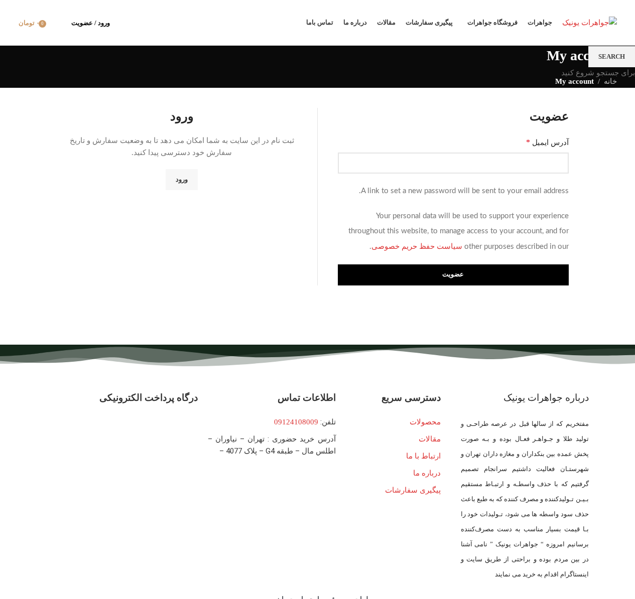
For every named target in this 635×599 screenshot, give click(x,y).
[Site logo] (589, 22)
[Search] (57, 23)
